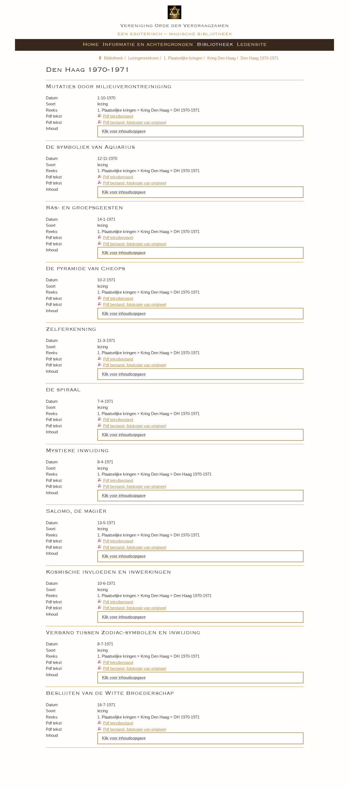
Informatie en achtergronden (148, 44)
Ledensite (252, 44)
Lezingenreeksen (143, 58)
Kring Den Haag (221, 58)
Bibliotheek (215, 44)
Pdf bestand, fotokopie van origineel (134, 122)
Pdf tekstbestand (118, 116)
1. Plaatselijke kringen (183, 58)
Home (91, 44)
